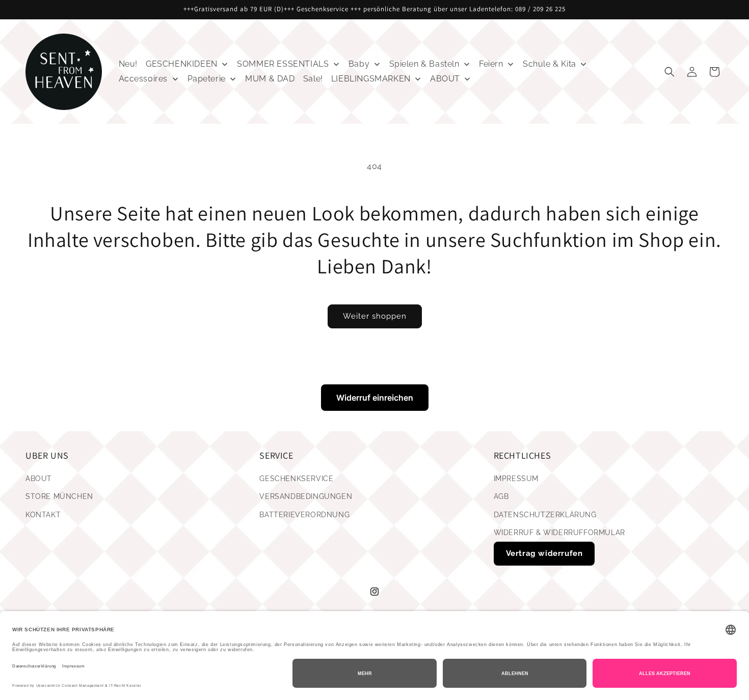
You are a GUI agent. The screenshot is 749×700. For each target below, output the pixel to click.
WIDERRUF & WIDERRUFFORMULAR (559, 532)
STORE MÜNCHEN (59, 497)
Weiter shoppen (375, 316)
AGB (501, 497)
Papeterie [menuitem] (207, 78)
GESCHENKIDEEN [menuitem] (182, 64)
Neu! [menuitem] (128, 64)
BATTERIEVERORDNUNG (304, 515)
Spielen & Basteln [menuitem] (424, 64)
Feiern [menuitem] (491, 64)
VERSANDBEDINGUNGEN (305, 497)
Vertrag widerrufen (544, 553)
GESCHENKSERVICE (296, 479)
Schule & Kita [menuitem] (549, 64)
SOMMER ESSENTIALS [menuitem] (283, 64)
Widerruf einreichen (374, 398)
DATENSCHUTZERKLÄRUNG (545, 515)
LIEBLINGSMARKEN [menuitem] (371, 78)
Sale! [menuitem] (313, 78)
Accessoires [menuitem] (143, 78)
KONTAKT (43, 515)
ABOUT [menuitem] (445, 78)
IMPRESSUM (516, 479)
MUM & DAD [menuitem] (270, 78)
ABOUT (38, 479)
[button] (669, 72)
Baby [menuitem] (359, 64)
